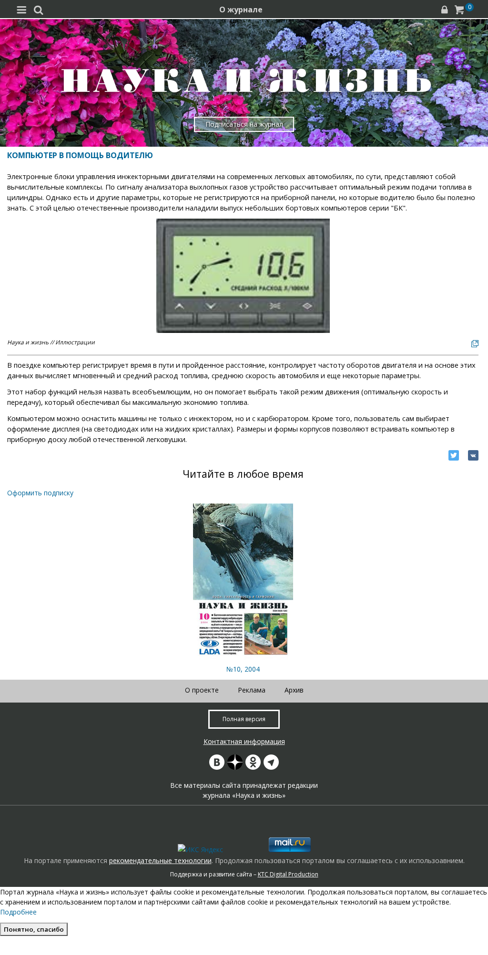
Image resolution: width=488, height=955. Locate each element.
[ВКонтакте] (473, 455)
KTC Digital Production (288, 874)
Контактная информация (244, 741)
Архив (294, 689)
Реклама (251, 689)
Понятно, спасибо (34, 929)
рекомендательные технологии (160, 860)
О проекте (202, 689)
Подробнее (18, 911)
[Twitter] (453, 455)
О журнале (241, 9)
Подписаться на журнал (244, 124)
